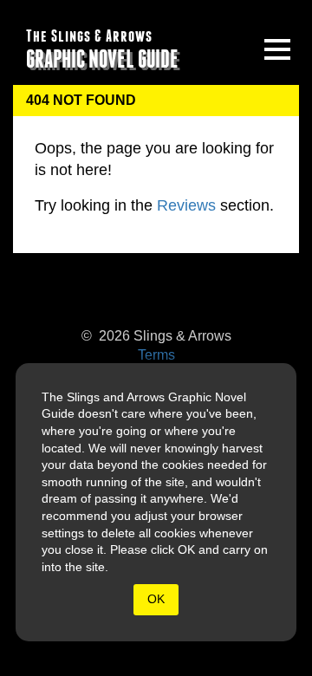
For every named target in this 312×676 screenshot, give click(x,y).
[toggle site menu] (277, 49)
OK (156, 599)
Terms (156, 355)
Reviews (186, 205)
